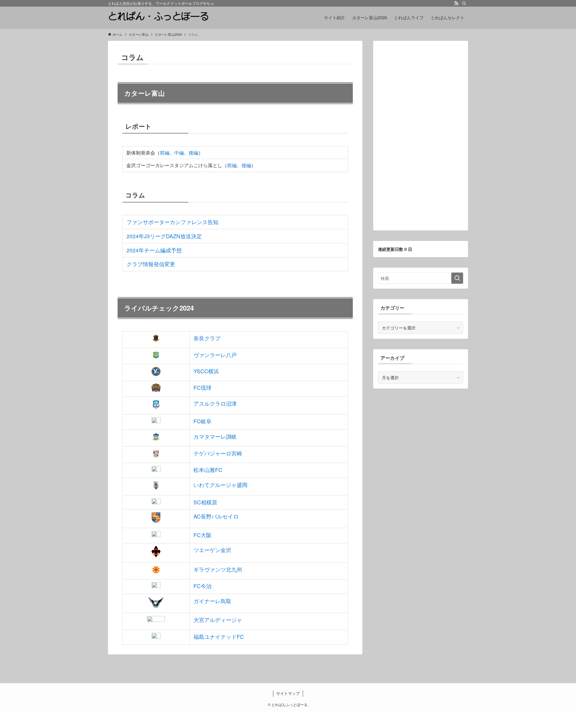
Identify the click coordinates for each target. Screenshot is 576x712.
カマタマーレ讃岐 (215, 436)
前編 (165, 152)
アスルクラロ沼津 (215, 403)
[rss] (456, 3)
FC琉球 (203, 387)
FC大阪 (203, 535)
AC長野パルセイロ (216, 516)
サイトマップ (288, 693)
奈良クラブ (207, 338)
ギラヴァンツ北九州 (218, 569)
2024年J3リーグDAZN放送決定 (164, 236)
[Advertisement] (420, 136)
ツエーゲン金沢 (212, 550)
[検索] (464, 3)
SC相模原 (205, 502)
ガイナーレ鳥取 (212, 601)
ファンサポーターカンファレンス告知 (172, 222)
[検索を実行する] (457, 278)
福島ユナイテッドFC (219, 636)
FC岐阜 (203, 421)
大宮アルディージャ (218, 619)
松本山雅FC (208, 469)
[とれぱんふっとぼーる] (158, 17)
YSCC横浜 (206, 371)
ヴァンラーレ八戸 (215, 355)
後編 (193, 152)
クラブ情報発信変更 (151, 264)
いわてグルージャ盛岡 (221, 484)
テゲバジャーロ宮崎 (218, 453)
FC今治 (203, 586)
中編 (179, 152)
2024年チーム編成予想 (154, 250)
